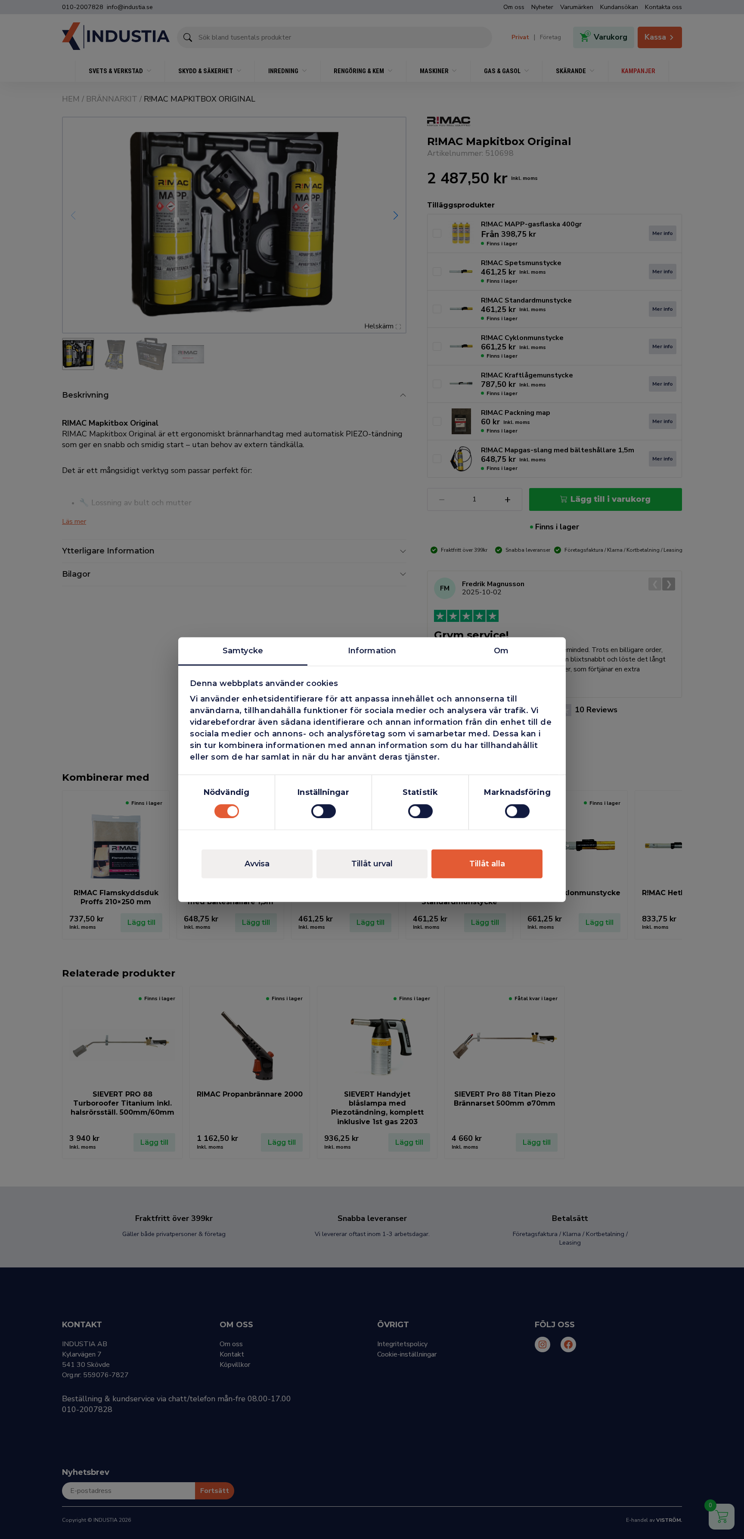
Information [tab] (372, 650)
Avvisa (257, 863)
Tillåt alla (487, 863)
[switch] (323, 811)
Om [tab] (501, 650)
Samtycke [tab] (243, 650)
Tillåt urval (372, 863)
